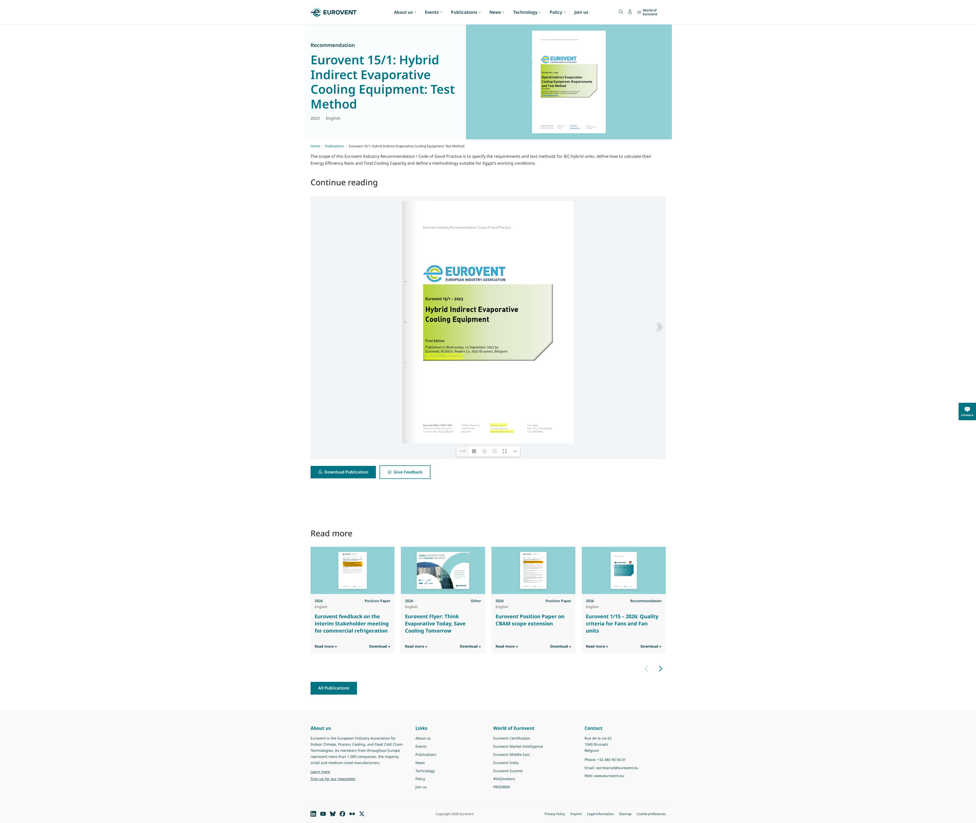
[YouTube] (323, 814)
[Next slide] (661, 668)
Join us (581, 12)
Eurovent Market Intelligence (518, 746)
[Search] (620, 11)
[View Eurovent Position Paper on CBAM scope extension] (533, 570)
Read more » (326, 646)
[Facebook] (342, 814)
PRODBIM (501, 786)
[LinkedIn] (313, 814)
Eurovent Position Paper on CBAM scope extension (529, 620)
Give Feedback (408, 472)
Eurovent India (505, 762)
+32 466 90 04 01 (611, 759)
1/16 (462, 451)
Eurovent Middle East (511, 754)
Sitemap (625, 814)
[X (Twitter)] (362, 814)
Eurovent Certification (511, 738)
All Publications (333, 688)
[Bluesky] (333, 814)
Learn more (333, 771)
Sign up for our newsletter (333, 778)
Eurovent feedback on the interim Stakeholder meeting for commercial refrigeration (352, 623)
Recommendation (333, 45)
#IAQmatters (504, 778)
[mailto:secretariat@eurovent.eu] (502, 431)
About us (403, 12)
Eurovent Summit (508, 770)
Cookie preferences (651, 814)
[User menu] (630, 11)
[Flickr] (352, 814)
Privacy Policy (555, 814)
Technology (525, 12)
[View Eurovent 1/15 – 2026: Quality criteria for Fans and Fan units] (623, 570)
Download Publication (346, 472)
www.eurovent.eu (609, 775)
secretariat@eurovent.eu (617, 767)
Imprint (576, 814)
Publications (464, 12)
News (495, 12)
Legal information (600, 814)
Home (315, 146)
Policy (556, 12)
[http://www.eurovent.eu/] (498, 424)
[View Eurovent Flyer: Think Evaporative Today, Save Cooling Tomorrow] (443, 570)
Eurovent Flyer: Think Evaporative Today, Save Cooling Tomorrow (435, 623)
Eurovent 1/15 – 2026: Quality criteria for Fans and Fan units (622, 623)
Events (432, 12)
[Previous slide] (646, 668)
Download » (379, 646)
